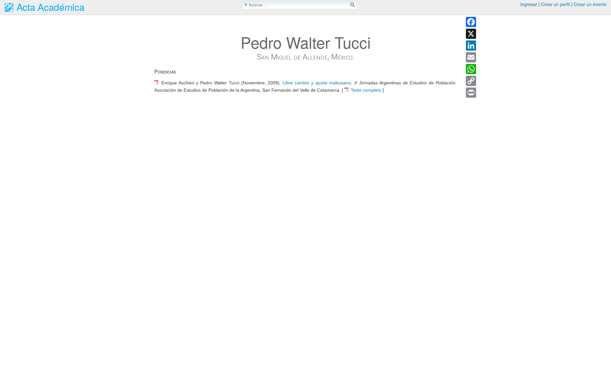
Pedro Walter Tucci (306, 42)
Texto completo (366, 90)
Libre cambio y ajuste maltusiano (317, 82)
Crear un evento (590, 4)
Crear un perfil (555, 4)
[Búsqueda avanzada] (246, 4)
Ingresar (528, 4)
